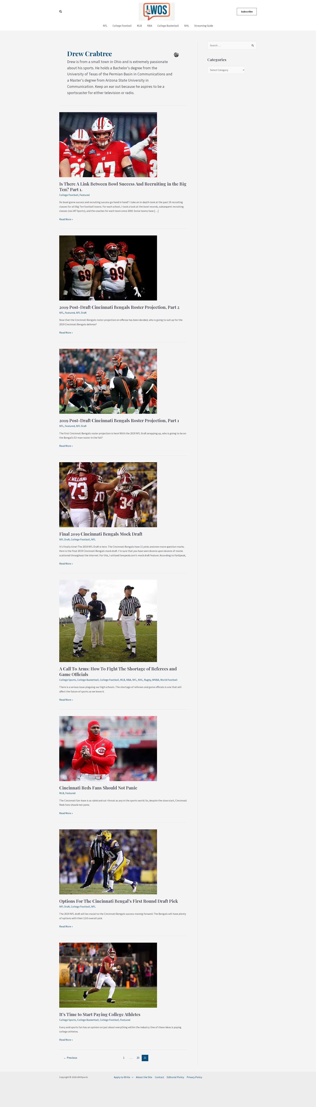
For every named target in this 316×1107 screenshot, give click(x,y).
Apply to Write (122, 1077)
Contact (159, 1077)
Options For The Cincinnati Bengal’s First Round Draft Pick (118, 901)
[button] (60, 12)
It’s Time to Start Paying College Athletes (99, 1014)
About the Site (144, 1077)
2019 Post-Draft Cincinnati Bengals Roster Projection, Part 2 (119, 307)
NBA (149, 25)
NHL (186, 25)
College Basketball (168, 25)
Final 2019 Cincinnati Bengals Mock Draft (100, 534)
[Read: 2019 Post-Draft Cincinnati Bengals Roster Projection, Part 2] (108, 267)
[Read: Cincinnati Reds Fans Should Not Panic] (108, 748)
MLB (139, 25)
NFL (105, 25)
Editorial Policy (175, 1077)
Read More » (66, 219)
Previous (70, 1058)
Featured (84, 195)
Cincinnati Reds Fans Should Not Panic (98, 788)
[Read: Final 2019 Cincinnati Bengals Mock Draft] (108, 494)
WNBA (155, 679)
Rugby (147, 679)
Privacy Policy (194, 1077)
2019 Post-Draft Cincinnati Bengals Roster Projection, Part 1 (119, 420)
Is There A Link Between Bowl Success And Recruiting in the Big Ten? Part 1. (122, 186)
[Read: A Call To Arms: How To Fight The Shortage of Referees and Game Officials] (108, 620)
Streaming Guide (203, 25)
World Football (168, 679)
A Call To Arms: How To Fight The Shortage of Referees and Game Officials (118, 671)
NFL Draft (81, 312)
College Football (122, 25)
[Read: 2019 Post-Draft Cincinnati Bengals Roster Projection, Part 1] (108, 381)
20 (138, 1058)
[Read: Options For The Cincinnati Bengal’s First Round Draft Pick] (108, 861)
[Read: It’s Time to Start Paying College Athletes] (108, 974)
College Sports (67, 679)
